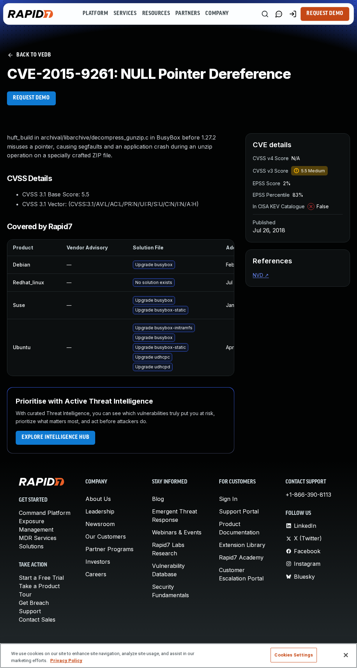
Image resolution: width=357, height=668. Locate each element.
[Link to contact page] (279, 14)
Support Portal (239, 511)
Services (125, 13)
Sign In (228, 498)
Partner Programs (109, 549)
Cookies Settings (293, 655)
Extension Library (242, 544)
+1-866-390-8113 (308, 494)
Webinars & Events (177, 532)
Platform (95, 13)
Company (217, 13)
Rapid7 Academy (241, 557)
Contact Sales (37, 619)
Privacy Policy (66, 660)
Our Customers (105, 536)
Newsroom (100, 523)
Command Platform (44, 512)
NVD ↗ (261, 275)
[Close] (346, 655)
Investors (97, 561)
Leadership (99, 511)
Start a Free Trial (41, 577)
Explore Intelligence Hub (55, 437)
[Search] (265, 14)
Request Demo (324, 13)
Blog (158, 498)
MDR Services (37, 537)
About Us (98, 498)
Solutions (31, 546)
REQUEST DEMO (31, 98)
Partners (187, 13)
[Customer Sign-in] (293, 14)
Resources (156, 13)
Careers (95, 574)
